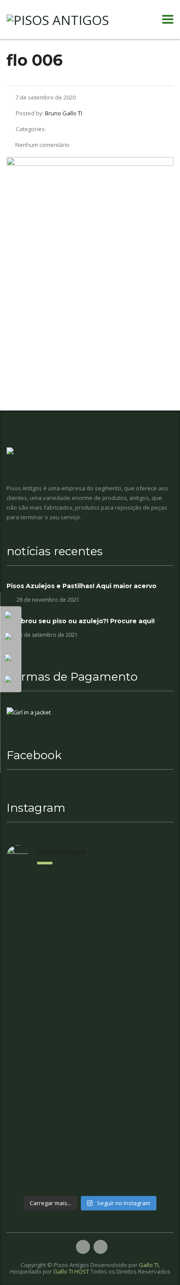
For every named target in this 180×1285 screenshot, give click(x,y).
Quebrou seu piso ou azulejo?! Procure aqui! (81, 621)
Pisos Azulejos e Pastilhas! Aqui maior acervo (81, 586)
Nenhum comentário (42, 145)
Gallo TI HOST (71, 1271)
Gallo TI (149, 1265)
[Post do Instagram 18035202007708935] (94, 1018)
